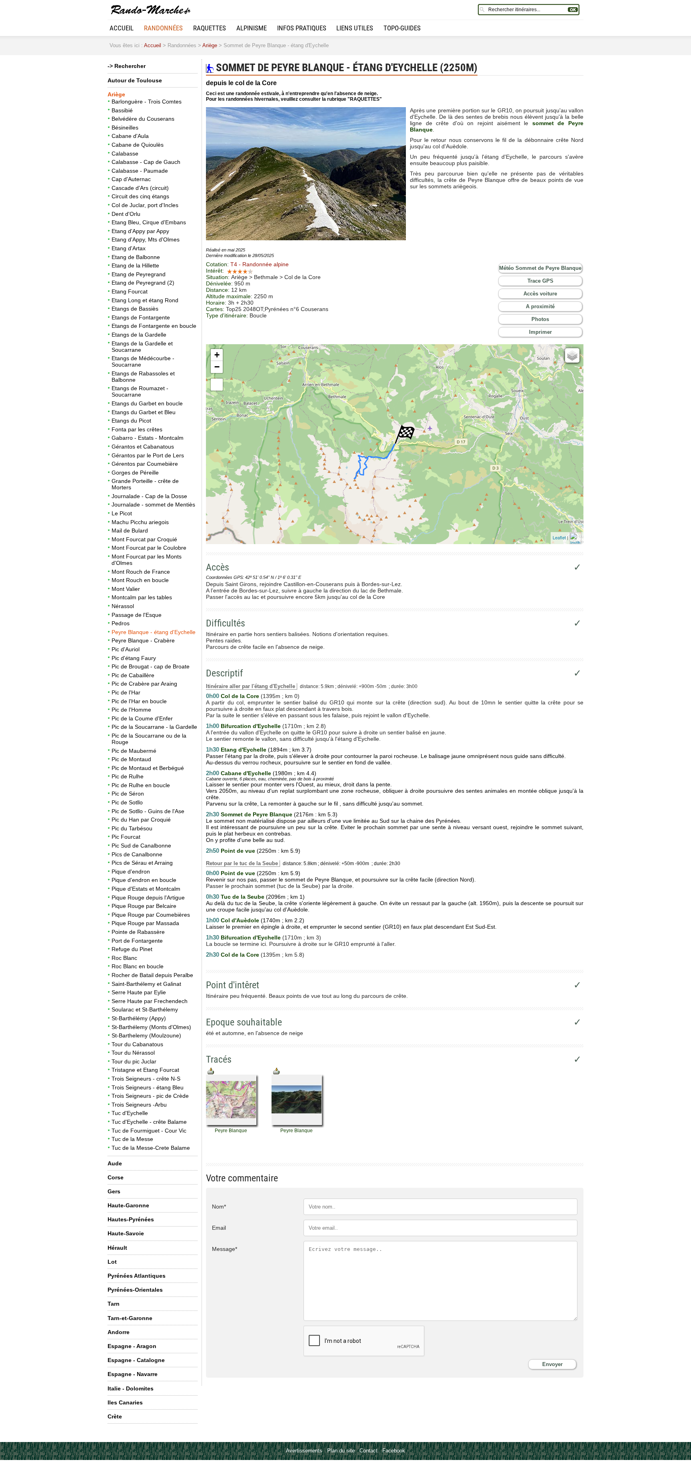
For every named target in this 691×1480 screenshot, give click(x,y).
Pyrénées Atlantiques (137, 1276)
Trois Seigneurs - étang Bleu (148, 1087)
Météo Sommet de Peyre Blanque (540, 268)
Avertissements (304, 1451)
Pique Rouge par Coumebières (151, 915)
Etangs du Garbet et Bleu (144, 412)
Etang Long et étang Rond (145, 300)
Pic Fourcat (126, 837)
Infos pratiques (301, 28)
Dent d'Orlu (126, 214)
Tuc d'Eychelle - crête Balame (149, 1122)
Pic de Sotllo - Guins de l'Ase (148, 811)
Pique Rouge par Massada (145, 923)
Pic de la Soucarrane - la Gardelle (154, 727)
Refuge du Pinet (132, 949)
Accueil (122, 28)
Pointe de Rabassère (138, 932)
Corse (116, 1177)
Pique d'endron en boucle (144, 880)
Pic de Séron (128, 793)
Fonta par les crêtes (137, 429)
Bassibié (122, 110)
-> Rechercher (127, 66)
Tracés (219, 1059)
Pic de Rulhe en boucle (141, 785)
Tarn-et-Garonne (130, 1318)
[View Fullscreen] (217, 385)
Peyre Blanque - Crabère (143, 640)
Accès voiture (540, 294)
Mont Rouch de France (141, 571)
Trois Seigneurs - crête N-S (146, 1078)
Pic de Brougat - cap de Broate (151, 666)
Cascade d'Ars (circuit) (140, 188)
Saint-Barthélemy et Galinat (146, 984)
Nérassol (123, 606)
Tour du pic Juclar (134, 1061)
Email (219, 1228)
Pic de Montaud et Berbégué (148, 768)
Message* (224, 1249)
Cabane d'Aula (130, 136)
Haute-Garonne (128, 1205)
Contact (368, 1451)
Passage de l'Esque (137, 615)
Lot (112, 1262)
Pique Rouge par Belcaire (144, 906)
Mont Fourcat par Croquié (144, 539)
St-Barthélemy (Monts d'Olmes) (151, 1027)
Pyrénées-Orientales (135, 1290)
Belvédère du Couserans (143, 119)
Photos (540, 319)
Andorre (119, 1332)
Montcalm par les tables (142, 597)
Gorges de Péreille (135, 472)
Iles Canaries (125, 1402)
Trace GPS (540, 281)
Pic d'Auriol (126, 649)
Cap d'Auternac (131, 179)
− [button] (217, 367)
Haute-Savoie (126, 1233)
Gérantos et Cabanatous (143, 446)
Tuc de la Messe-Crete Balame (151, 1148)
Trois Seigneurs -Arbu (139, 1104)
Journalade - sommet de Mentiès (153, 504)
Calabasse (125, 153)
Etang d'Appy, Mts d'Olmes (146, 239)
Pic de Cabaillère (133, 675)
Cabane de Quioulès (138, 145)
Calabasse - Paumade (140, 171)
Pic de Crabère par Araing (144, 683)
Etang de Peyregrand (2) (143, 282)
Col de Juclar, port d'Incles (145, 205)
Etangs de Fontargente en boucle (154, 326)
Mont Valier (126, 589)
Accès (217, 567)
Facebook (393, 1451)
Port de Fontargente (137, 940)
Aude (115, 1163)
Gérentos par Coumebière (145, 464)
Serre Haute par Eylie (139, 992)
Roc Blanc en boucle (138, 966)
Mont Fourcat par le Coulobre (149, 548)
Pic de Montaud (131, 759)
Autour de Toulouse (135, 80)
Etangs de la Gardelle (139, 334)
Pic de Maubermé (134, 751)
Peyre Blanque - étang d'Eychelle (154, 632)
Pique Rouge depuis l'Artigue (148, 897)
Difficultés (225, 623)
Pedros (121, 623)
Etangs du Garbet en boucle (147, 403)
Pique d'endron (131, 871)
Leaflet (559, 537)
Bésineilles (125, 127)
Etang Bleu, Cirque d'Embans (149, 222)
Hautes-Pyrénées (131, 1219)
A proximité (540, 306)
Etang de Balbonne (136, 257)
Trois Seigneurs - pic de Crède (150, 1096)
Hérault (117, 1248)
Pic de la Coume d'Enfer (142, 718)
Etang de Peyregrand (139, 274)
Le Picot (122, 513)
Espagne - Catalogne (136, 1360)
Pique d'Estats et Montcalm (146, 889)
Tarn (114, 1303)
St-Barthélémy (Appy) (139, 1018)
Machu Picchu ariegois (140, 522)
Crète (115, 1416)
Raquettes (209, 28)
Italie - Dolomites (131, 1388)
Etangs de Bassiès (135, 308)
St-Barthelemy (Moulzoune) (146, 1035)
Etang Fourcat (130, 291)
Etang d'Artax (129, 248)
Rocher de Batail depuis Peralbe (152, 975)
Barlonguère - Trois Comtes (147, 101)
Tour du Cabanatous (137, 1044)
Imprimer (540, 332)
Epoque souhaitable (244, 1022)
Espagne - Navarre (133, 1374)
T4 (259, 264)
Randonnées (163, 28)
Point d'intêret (232, 985)
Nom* (219, 1206)
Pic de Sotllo (127, 802)
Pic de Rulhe (128, 776)
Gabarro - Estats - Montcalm (148, 438)
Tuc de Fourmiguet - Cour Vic (149, 1130)
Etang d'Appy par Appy (140, 231)
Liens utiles (354, 28)
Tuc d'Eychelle (130, 1113)
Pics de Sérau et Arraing (142, 863)
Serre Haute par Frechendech (150, 1001)
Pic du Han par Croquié (141, 819)
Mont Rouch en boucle (140, 580)
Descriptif (224, 673)
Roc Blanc (124, 958)
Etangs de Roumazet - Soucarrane (140, 391)
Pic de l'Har (126, 692)
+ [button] (217, 355)
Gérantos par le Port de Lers (148, 455)
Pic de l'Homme (131, 709)
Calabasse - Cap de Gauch (146, 162)
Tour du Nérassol (133, 1052)
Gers (114, 1191)
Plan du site (341, 1451)
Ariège (209, 45)
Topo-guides (402, 28)
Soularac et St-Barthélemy (145, 1009)
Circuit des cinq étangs (140, 196)
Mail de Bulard (130, 530)
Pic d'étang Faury (134, 658)
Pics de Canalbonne (137, 854)
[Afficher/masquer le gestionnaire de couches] (572, 355)
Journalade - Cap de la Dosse (149, 496)
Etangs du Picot (131, 420)
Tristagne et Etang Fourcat (145, 1070)
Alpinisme (251, 28)
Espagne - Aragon (132, 1346)
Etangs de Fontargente (141, 317)
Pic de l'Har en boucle (139, 701)
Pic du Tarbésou (132, 828)
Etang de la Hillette (135, 265)
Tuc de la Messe (132, 1139)
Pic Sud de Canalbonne (141, 845)
